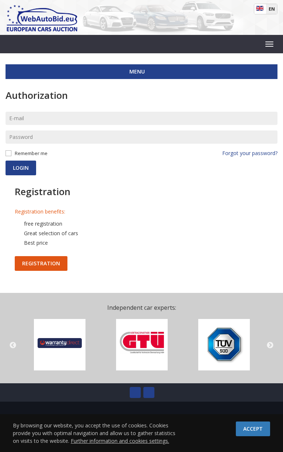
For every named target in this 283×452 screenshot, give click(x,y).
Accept (253, 428)
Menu (137, 71)
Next (270, 345)
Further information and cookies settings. (120, 440)
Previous (13, 345)
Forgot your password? (249, 153)
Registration (41, 263)
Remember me (31, 153)
